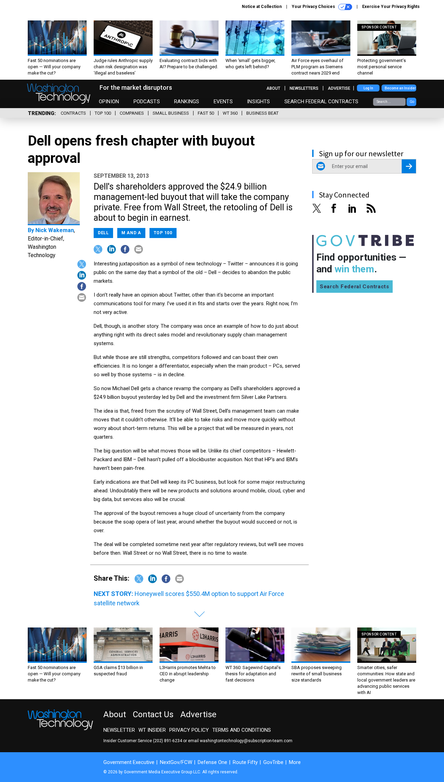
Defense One (212, 762)
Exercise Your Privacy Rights (391, 6)
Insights (258, 101)
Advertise (339, 88)
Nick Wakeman (54, 230)
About (273, 88)
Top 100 (103, 113)
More (295, 762)
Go (412, 102)
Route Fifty (245, 762)
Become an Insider (400, 88)
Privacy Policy (189, 730)
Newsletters (304, 88)
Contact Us (153, 714)
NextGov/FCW (176, 762)
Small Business (171, 113)
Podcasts (147, 101)
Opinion (109, 101)
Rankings (186, 101)
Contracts (73, 113)
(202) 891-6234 (167, 740)
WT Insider (152, 730)
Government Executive (128, 762)
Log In (368, 88)
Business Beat (262, 113)
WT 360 (230, 113)
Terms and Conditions (241, 730)
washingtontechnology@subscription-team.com (246, 740)
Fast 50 (206, 113)
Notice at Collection (262, 6)
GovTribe (273, 762)
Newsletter (119, 730)
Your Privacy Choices (314, 6)
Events (223, 101)
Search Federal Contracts (321, 101)
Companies (132, 113)
